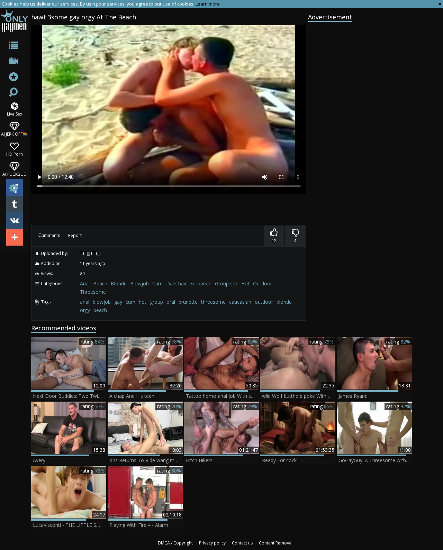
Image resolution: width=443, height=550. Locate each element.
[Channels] (14, 62)
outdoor (264, 302)
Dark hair (176, 283)
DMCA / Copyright (175, 543)
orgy (85, 310)
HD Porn (14, 153)
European (200, 283)
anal (84, 302)
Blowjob (139, 283)
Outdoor (262, 283)
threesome (213, 302)
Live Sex (14, 113)
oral (170, 302)
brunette (188, 302)
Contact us (242, 543)
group (156, 302)
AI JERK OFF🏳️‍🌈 (14, 133)
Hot (245, 283)
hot (142, 302)
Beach (100, 283)
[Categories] (14, 46)
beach (100, 310)
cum (130, 302)
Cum (157, 283)
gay (118, 302)
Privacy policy (212, 543)
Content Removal (275, 543)
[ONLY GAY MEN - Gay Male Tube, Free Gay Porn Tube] (14, 21)
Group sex (226, 283)
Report (75, 235)
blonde (284, 302)
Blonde (119, 283)
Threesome (93, 291)
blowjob (102, 302)
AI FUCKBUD (14, 173)
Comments (49, 235)
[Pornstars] (14, 77)
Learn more (208, 4)
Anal (85, 283)
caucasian (240, 302)
